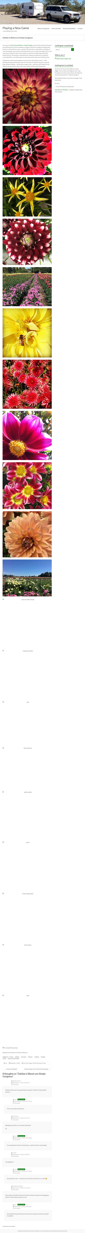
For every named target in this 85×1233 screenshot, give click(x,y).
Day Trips (25, 1063)
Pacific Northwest (37, 1063)
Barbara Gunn (17, 1081)
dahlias (17, 1057)
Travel (44, 1063)
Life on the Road (56, 28)
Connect (80, 28)
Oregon (36, 1057)
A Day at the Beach (11, 1069)
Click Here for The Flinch (61, 90)
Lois (6, 1063)
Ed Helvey (15, 1116)
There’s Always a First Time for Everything (37, 1069)
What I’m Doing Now (43, 28)
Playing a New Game (16, 28)
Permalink (16, 1084)
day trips (23, 1057)
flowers (30, 1057)
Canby (11, 1057)
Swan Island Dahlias (16, 45)
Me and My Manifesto (69, 28)
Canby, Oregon (28, 45)
